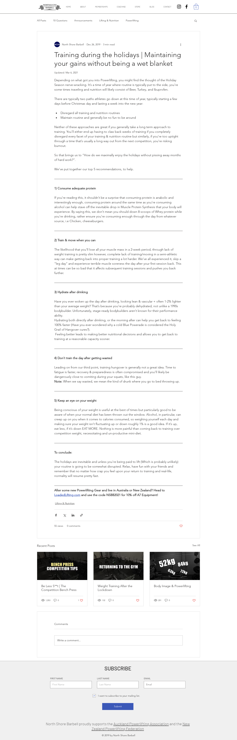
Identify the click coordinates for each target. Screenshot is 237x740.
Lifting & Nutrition (109, 20)
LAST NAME (103, 678)
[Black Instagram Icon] (179, 6)
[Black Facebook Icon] (186, 6)
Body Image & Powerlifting (172, 586)
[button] (196, 7)
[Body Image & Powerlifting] (175, 566)
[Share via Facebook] (56, 515)
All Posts (41, 20)
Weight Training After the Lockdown (115, 588)
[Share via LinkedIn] (73, 515)
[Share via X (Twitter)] (64, 515)
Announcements (83, 20)
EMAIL (147, 678)
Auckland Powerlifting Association (141, 723)
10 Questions (60, 20)
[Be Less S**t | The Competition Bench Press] (62, 566)
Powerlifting (132, 20)
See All (196, 545)
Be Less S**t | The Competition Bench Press (59, 588)
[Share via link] (81, 515)
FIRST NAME (56, 678)
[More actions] (181, 44)
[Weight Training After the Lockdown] (119, 566)
